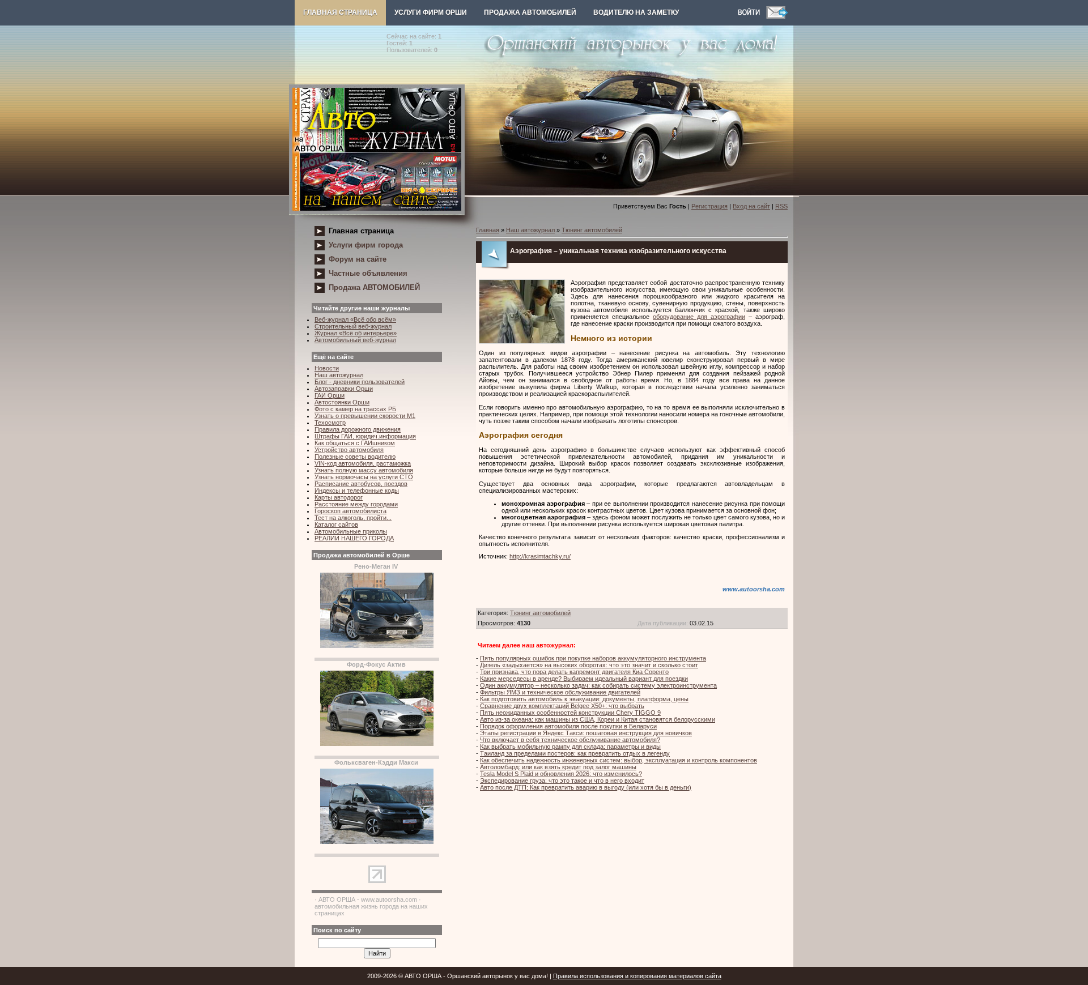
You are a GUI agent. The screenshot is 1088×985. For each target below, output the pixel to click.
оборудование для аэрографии (699, 316)
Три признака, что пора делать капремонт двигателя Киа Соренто (574, 671)
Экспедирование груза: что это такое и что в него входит (562, 780)
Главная (487, 230)
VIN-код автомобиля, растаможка (362, 463)
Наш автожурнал (338, 375)
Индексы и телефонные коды (356, 490)
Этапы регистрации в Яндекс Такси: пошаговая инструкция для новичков (586, 733)
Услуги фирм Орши (430, 12)
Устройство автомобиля (349, 449)
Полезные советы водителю (355, 456)
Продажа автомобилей (530, 12)
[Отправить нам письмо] (777, 16)
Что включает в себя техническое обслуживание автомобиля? (570, 739)
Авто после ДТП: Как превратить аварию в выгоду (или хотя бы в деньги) (585, 787)
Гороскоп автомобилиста (350, 511)
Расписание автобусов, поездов (360, 483)
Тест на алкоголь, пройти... (353, 517)
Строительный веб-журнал (353, 326)
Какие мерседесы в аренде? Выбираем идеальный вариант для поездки (584, 678)
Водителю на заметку (636, 12)
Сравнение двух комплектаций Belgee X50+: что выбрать (562, 705)
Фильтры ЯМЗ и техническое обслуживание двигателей (560, 692)
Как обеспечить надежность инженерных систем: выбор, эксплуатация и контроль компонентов (618, 760)
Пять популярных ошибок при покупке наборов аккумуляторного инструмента (593, 658)
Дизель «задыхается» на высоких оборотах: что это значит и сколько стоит (589, 665)
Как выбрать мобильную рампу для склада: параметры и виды (570, 746)
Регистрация (709, 206)
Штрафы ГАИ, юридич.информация (365, 436)
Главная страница (340, 12)
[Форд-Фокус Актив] (377, 743)
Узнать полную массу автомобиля (363, 470)
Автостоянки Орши (341, 402)
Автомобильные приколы (350, 531)
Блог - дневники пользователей (359, 381)
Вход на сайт (751, 206)
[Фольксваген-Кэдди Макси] (377, 841)
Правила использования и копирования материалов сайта (637, 976)
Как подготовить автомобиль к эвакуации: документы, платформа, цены (584, 699)
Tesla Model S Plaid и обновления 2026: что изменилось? (561, 773)
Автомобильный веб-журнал (355, 339)
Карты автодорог (338, 497)
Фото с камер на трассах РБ (355, 409)
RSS (781, 206)
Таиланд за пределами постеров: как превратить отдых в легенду (575, 753)
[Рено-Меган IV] (377, 645)
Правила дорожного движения (357, 429)
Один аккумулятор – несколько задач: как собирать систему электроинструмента (598, 685)
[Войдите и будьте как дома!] (752, 16)
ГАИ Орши (329, 395)
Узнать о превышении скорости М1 (364, 415)
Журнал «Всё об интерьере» (355, 333)
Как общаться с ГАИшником (354, 443)
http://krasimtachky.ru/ (540, 556)
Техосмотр (330, 422)
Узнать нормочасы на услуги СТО (363, 477)
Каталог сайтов (336, 524)
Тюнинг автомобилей (592, 230)
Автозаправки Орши (343, 388)
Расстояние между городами (356, 504)
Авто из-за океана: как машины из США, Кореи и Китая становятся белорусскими (597, 719)
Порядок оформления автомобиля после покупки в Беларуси (568, 726)
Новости (326, 368)
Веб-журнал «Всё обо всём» (355, 319)
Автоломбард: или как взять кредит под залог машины (558, 767)
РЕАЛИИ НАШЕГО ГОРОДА (354, 538)
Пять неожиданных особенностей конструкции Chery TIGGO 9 (570, 712)
